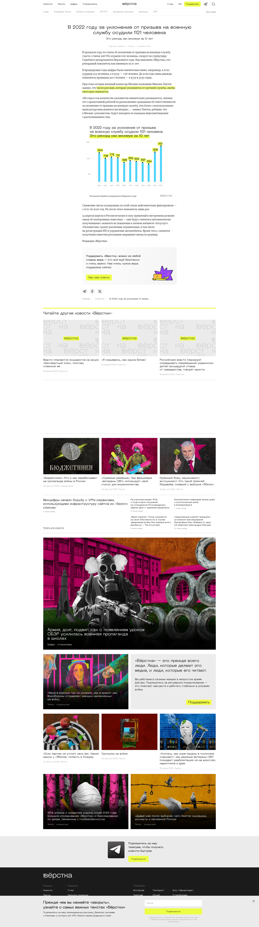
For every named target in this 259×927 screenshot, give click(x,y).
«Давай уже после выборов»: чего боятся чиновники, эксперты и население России (171, 817)
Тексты (61, 4)
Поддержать (192, 4)
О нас (170, 4)
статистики (159, 56)
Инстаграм (138, 890)
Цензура (143, 11)
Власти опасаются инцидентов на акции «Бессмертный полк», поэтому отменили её (71, 363)
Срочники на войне (114, 753)
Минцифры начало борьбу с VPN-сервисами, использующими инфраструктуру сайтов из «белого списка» (85, 504)
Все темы (211, 11)
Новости (47, 4)
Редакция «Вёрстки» (117, 46)
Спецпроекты (90, 4)
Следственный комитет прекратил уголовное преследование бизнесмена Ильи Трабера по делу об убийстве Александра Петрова (192, 521)
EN (180, 4)
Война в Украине (85, 11)
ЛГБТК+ (104, 11)
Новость (131, 46)
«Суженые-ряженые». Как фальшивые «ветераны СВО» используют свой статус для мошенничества (126, 481)
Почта (150, 903)
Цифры (73, 4)
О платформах (180, 895)
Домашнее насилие (123, 11)
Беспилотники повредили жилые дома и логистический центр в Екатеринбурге (194, 502)
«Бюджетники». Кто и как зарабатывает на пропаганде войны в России (70, 479)
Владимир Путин (62, 11)
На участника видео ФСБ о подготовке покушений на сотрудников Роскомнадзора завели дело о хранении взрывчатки (150, 503)
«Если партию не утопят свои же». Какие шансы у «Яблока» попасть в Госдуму (71, 755)
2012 (133, 77)
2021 (141, 77)
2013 (116, 74)
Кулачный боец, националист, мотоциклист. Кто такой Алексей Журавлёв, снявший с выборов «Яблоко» (187, 481)
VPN (155, 11)
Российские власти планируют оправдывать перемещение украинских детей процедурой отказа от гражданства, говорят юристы (186, 364)
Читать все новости (53, 528)
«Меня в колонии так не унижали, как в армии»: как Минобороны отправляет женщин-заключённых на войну (82, 696)
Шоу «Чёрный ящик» (183, 890)
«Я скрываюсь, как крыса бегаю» (123, 359)
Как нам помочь (99, 277)
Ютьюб (156, 895)
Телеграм (138, 895)
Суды (46, 11)
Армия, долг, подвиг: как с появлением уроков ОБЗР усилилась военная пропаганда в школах (95, 633)
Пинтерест (158, 890)
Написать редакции (78, 895)
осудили (87, 74)
